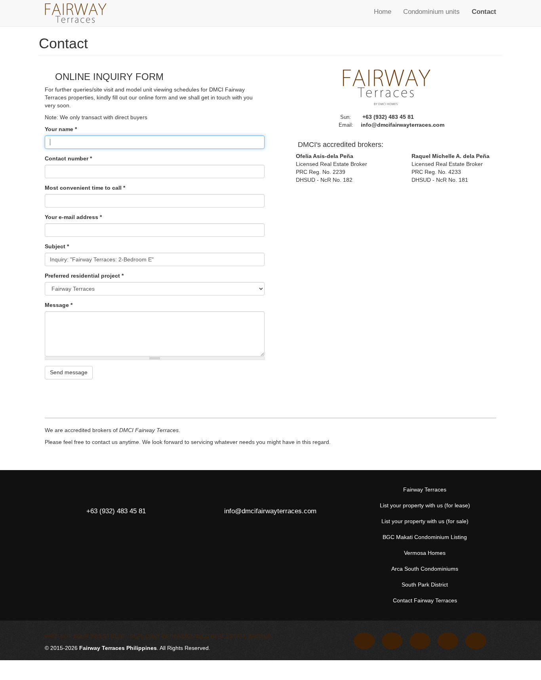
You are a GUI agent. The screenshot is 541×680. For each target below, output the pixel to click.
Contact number (68, 158)
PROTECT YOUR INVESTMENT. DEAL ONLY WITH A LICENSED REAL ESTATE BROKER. (159, 636)
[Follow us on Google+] (449, 640)
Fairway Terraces (424, 489)
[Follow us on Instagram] (476, 640)
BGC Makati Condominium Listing (425, 537)
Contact (484, 11)
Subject (57, 246)
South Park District (425, 584)
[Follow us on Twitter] (393, 640)
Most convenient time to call (85, 188)
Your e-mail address (73, 217)
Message (58, 305)
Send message (69, 372)
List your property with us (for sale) (425, 521)
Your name (61, 129)
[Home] (76, 13)
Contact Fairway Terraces (425, 600)
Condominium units (431, 11)
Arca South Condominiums (424, 569)
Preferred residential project (84, 275)
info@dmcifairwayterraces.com (402, 125)
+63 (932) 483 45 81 (388, 117)
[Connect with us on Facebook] (365, 640)
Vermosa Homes (425, 553)
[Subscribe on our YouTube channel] (421, 640)
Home (382, 11)
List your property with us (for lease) (425, 505)
